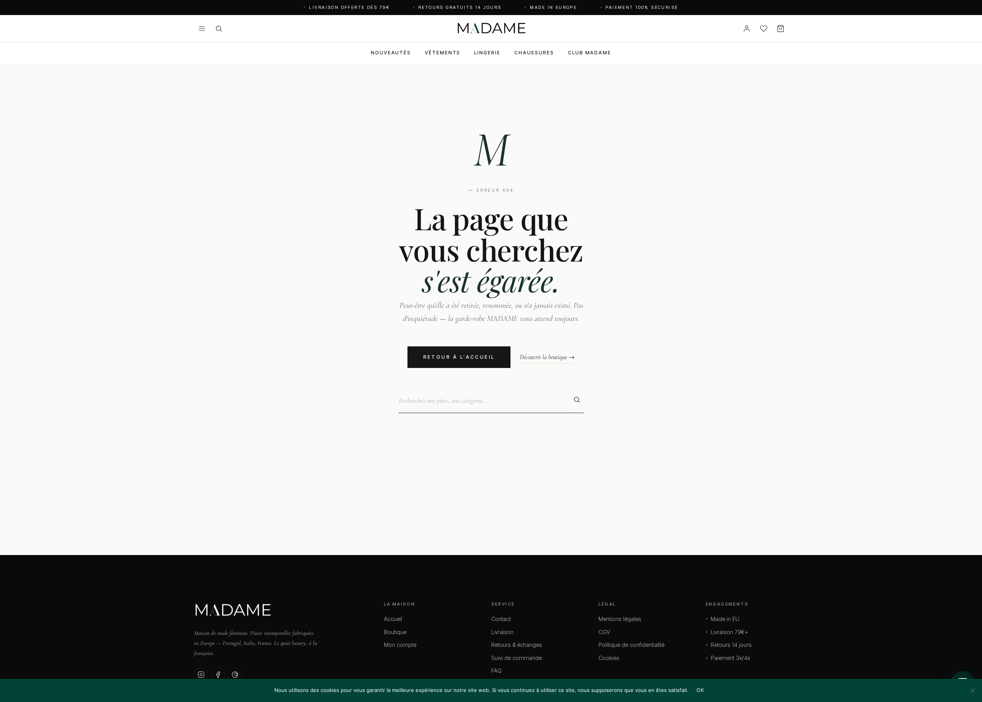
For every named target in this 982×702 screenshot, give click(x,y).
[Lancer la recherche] (577, 400)
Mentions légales (619, 619)
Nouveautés (391, 53)
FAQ (496, 670)
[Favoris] (763, 28)
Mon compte (400, 644)
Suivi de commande (516, 658)
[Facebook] (218, 675)
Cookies (608, 658)
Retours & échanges (516, 644)
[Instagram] (201, 675)
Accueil (393, 619)
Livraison (502, 632)
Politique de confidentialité (631, 644)
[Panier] (780, 28)
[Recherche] (218, 28)
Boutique (395, 632)
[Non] (972, 690)
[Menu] (202, 28)
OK (700, 690)
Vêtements (442, 53)
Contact (501, 619)
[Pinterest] (235, 675)
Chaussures (534, 53)
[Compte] (746, 28)
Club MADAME (589, 53)
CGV (604, 632)
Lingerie (487, 53)
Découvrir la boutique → (547, 357)
